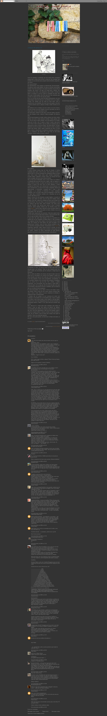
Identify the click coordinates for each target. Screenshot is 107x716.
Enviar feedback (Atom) (38, 713)
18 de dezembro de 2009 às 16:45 (39, 525)
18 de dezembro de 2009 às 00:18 (39, 364)
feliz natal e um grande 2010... (71, 292)
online (63, 116)
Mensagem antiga (56, 711)
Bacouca (33, 623)
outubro (67, 307)
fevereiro (67, 318)
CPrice (32, 526)
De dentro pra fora (35, 446)
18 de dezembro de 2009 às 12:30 (39, 484)
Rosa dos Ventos (35, 672)
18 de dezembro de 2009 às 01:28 (39, 422)
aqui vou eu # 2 (68, 301)
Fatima (32, 699)
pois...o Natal (68, 295)
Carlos (33, 321)
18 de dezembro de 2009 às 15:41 (39, 513)
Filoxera (33, 691)
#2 (54, 326)
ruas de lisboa (68, 114)
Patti (32, 651)
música (56, 225)
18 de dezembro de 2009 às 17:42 (39, 543)
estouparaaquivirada (35, 537)
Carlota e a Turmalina (36, 661)
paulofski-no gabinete (70, 110)
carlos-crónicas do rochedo (71, 106)
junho (66, 312)
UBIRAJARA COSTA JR (36, 433)
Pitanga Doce (34, 607)
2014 (65, 283)
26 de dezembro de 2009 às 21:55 (39, 707)
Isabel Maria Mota (35, 514)
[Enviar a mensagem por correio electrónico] (42, 328)
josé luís (33, 423)
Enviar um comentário (33, 709)
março (66, 316)
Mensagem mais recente (33, 711)
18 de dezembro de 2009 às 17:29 (39, 536)
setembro (67, 308)
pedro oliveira (34, 472)
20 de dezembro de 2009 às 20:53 (39, 671)
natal (31, 330)
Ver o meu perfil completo (73, 66)
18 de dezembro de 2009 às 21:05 (39, 594)
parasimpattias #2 (69, 304)
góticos (33, 208)
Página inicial (45, 711)
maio (66, 314)
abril (66, 315)
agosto (66, 310)
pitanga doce (68, 111)
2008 (65, 320)
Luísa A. (33, 485)
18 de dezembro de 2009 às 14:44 (39, 497)
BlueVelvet (33, 365)
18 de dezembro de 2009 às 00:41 (39, 386)
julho (66, 311)
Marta (32, 636)
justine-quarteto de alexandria (72, 108)
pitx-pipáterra (68, 112)
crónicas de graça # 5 (69, 303)
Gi (31, 453)
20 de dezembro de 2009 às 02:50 (39, 650)
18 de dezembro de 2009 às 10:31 (39, 471)
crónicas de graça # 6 (35, 48)
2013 (65, 284)
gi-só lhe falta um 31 (69, 107)
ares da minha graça (54, 6)
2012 (65, 286)
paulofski (33, 462)
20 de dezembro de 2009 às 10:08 (39, 659)
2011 (65, 287)
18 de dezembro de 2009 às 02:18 (39, 445)
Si (31, 338)
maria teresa (34, 498)
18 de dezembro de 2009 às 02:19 (39, 452)
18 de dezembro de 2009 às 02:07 (39, 432)
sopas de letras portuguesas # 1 (72, 300)
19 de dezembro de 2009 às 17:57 (39, 635)
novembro (67, 306)
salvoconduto (34, 387)
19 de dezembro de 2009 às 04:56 (39, 622)
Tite (32, 544)
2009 (65, 290)
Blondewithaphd (34, 684)
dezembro (67, 291)
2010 (65, 288)
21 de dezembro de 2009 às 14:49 (39, 683)
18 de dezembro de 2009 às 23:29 (39, 606)
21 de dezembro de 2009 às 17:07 (39, 690)
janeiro (66, 319)
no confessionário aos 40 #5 (71, 296)
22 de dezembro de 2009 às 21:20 (39, 698)
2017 (65, 282)
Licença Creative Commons (68, 325)
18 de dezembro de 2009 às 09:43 (39, 461)
